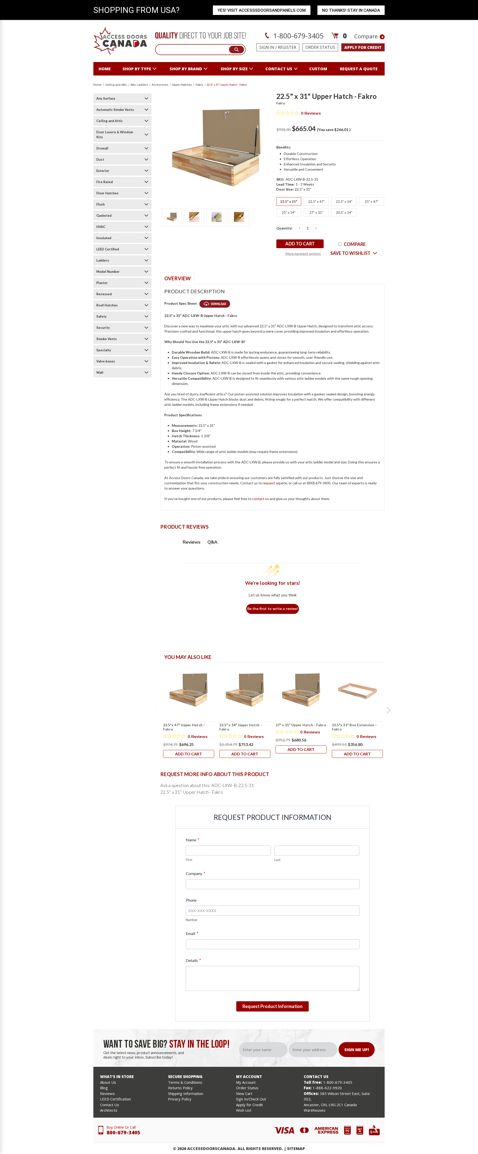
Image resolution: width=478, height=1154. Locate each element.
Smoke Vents (106, 339)
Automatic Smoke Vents (115, 110)
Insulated (103, 238)
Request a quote (359, 69)
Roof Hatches (107, 305)
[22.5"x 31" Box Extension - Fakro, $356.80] (357, 690)
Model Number (108, 272)
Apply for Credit (249, 1104)
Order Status (320, 47)
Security (103, 328)
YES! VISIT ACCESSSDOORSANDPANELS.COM (262, 10)
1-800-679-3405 (297, 35)
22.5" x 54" (344, 202)
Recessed (104, 294)
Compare (368, 36)
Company (195, 873)
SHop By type (136, 69)
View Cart (244, 1093)
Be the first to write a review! (272, 608)
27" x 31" (316, 213)
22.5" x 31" (288, 202)
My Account (246, 1082)
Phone (191, 900)
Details (193, 960)
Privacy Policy (179, 1098)
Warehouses (314, 1110)
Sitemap (296, 1148)
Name (192, 839)
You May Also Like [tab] (187, 657)
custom (318, 69)
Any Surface (105, 98)
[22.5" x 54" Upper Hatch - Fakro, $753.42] (244, 690)
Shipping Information (185, 1093)
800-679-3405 (123, 1132)
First (189, 860)
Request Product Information (272, 1006)
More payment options (303, 253)
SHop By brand (186, 69)
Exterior (102, 171)
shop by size (234, 69)
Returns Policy (180, 1087)
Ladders (102, 260)
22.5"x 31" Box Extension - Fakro (354, 727)
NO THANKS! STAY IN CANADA (351, 10)
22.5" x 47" (316, 202)
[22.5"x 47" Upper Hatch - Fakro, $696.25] (188, 690)
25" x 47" (371, 202)
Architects (108, 1110)
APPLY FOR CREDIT (363, 47)
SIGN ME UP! (356, 1049)
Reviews (107, 1093)
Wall (99, 372)
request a (270, 483)
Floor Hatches (107, 193)
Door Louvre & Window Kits (114, 134)
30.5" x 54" (344, 213)
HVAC (100, 227)
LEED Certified (107, 249)
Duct (100, 159)
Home (105, 69)
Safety (101, 316)
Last (277, 860)
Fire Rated (104, 182)
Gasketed (104, 215)
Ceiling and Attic (109, 121)
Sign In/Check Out (251, 1098)
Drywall (102, 148)
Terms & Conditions (185, 1082)
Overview (177, 278)
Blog (104, 1087)
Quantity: (284, 228)
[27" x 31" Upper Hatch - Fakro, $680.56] (301, 690)
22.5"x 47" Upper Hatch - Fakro (184, 727)
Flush (100, 204)
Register (287, 47)
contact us (278, 69)
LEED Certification (115, 1098)
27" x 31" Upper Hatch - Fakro (301, 725)
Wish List (243, 1110)
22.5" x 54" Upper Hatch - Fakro (240, 727)
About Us (108, 1082)
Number (191, 920)
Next (388, 710)
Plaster (102, 283)
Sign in (266, 47)
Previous (156, 710)
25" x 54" (289, 213)
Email (192, 933)
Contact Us (109, 1104)
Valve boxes (105, 361)
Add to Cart (188, 753)
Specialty (103, 350)
